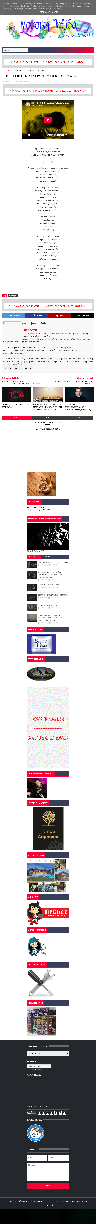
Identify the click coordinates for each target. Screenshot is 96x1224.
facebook (78, 418)
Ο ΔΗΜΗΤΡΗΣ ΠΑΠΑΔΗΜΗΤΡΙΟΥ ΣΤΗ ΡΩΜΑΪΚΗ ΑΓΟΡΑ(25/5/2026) (78, 407)
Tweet (17, 316)
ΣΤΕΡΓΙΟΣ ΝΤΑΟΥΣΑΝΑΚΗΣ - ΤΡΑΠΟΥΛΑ (15, 405)
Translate (46, 1069)
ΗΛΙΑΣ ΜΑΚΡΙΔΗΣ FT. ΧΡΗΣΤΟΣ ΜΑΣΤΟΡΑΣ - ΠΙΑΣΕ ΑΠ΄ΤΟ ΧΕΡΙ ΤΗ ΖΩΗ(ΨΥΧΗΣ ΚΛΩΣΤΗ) (47, 407)
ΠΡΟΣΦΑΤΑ (34, 557)
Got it (55, 12)
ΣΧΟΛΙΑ (62, 557)
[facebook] (43, 1205)
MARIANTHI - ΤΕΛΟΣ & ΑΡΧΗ (49, 585)
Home (5, 70)
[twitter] (48, 1205)
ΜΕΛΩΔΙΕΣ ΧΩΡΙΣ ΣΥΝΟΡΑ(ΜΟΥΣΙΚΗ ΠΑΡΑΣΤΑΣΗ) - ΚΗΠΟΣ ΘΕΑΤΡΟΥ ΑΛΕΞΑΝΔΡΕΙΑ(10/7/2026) (52, 574)
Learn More (44, 12)
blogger (17, 418)
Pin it (63, 316)
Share (39, 316)
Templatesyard (56, 1201)
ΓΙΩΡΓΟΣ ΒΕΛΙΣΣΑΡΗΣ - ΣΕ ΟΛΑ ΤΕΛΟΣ (53, 562)
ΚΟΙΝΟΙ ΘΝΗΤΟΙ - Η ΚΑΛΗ (47, 605)
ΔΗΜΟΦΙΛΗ (48, 557)
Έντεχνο (13, 70)
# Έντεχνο (13, 296)
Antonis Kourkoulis (79, 1201)
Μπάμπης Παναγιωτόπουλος (38, 509)
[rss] (52, 1205)
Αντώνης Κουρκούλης (35, 507)
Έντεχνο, (26, 81)
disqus (47, 418)
